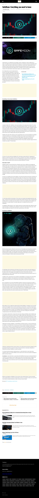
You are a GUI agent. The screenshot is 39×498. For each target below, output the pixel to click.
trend (24, 485)
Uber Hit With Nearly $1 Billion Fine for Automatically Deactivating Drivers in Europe (29, 74)
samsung (24, 484)
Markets (19, 9)
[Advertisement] (19, 90)
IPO (35, 482)
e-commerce (17, 480)
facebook (4, 482)
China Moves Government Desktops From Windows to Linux (28, 77)
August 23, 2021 (13, 9)
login (5, 442)
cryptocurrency (12, 480)
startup (4, 485)
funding (8, 482)
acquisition (14, 479)
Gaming (12, 482)
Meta (10, 484)
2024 (10, 479)
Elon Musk (28, 480)
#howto (7, 479)
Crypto (5, 4)
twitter (30, 485)
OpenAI (20, 484)
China (8, 480)
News (17, 484)
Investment (26, 482)
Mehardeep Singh (6, 9)
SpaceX (33, 484)
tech (10, 485)
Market (4, 484)
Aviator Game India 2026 (7, 474)
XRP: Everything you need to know (11, 381)
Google (15, 482)
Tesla (18, 485)
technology (14, 485)
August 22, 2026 (9, 433)
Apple (23, 479)
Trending (26, 9)
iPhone (32, 482)
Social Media (29, 484)
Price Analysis (23, 9)
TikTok (21, 485)
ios (29, 482)
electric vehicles (23, 480)
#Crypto (4, 479)
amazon (20, 479)
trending (27, 485)
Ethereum (32, 480)
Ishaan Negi (4, 433)
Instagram (21, 482)
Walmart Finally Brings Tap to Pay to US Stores (28, 79)
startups (7, 485)
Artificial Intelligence (28, 479)
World (29, 9)
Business (4, 480)
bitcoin (34, 479)
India (18, 482)
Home (3, 4)
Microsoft (13, 484)
